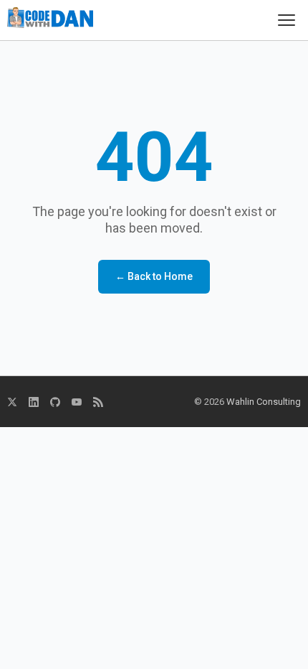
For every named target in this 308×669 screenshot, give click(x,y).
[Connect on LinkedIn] (34, 402)
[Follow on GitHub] (55, 402)
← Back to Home (154, 276)
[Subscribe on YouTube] (77, 402)
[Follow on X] (12, 402)
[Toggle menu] (286, 20)
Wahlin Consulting (263, 401)
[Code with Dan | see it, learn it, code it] (50, 20)
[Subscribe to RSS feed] (98, 402)
